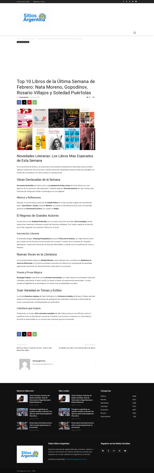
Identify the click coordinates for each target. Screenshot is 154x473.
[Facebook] (123, 1)
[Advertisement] (56, 61)
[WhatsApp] (34, 102)
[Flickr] (114, 451)
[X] (129, 1)
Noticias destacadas (28, 39)
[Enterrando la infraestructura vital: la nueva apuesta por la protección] (22, 426)
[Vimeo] (132, 1)
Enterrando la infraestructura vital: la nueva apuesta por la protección (41, 425)
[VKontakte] (125, 451)
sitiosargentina (24, 97)
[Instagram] (126, 1)
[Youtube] (136, 1)
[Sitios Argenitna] (30, 454)
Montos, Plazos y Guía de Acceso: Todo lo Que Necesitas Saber (34, 349)
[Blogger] (103, 451)
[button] (134, 32)
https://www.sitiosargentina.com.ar (42, 364)
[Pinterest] (29, 102)
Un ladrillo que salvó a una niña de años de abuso (77, 348)
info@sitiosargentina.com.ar (76, 459)
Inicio (18, 39)
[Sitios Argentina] (35, 17)
